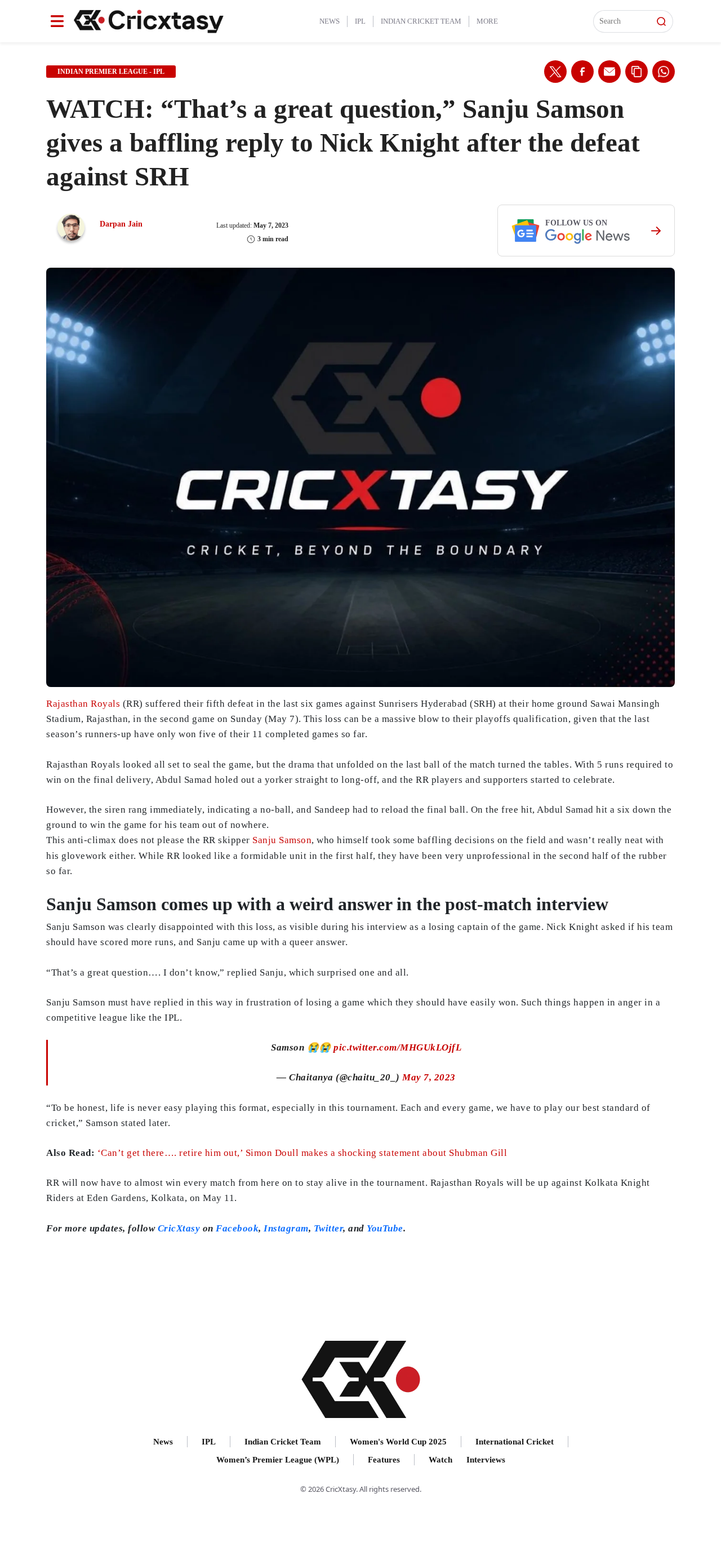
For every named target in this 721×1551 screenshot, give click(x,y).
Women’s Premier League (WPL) (277, 1459)
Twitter (329, 1228)
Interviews (485, 1459)
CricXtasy (179, 1228)
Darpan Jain (121, 224)
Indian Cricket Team (421, 21)
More (487, 21)
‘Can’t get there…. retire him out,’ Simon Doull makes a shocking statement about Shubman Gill (302, 1152)
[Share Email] (609, 71)
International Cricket (514, 1441)
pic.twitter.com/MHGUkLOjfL (397, 1047)
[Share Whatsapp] (663, 71)
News (329, 21)
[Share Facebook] (582, 71)
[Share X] (555, 71)
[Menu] (57, 21)
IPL (360, 21)
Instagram (286, 1228)
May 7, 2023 (429, 1077)
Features (384, 1459)
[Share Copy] (636, 71)
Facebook (237, 1228)
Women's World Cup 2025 (398, 1441)
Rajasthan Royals (83, 703)
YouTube (385, 1228)
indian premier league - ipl (110, 71)
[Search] (661, 21)
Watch (440, 1459)
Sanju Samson (281, 840)
